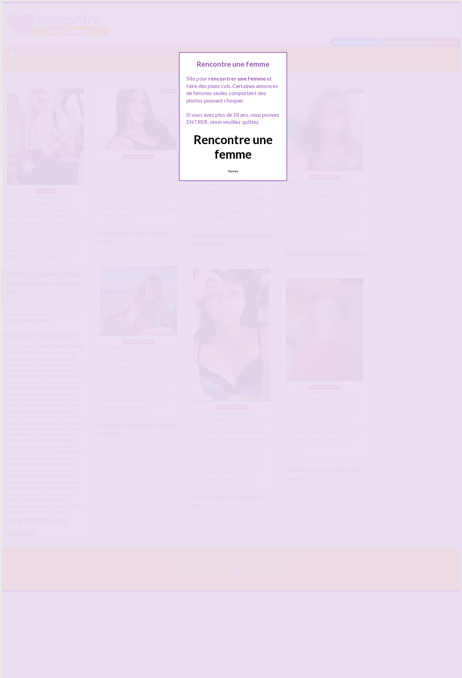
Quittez (233, 171)
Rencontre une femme (233, 146)
